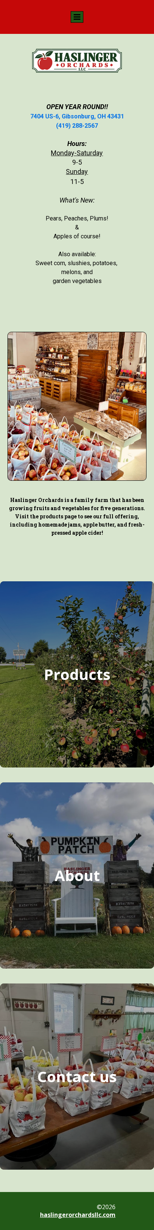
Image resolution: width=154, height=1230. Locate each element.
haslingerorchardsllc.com (78, 1215)
